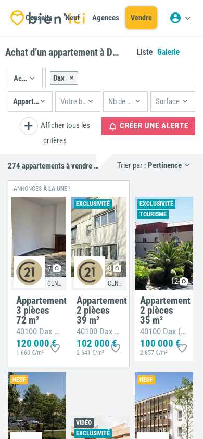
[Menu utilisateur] (180, 18)
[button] (25, 78)
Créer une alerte (153, 126)
